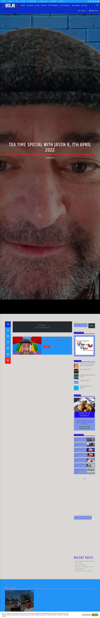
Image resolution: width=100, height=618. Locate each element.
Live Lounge (53, 1)
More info (46, 380)
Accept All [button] (95, 614)
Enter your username (84, 548)
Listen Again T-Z (44, 1)
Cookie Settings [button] (86, 614)
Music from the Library (81, 472)
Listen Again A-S (33, 1)
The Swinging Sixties (80, 478)
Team (17, 1)
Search (75, 356)
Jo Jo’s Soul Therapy (80, 498)
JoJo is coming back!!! (85, 403)
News (4, 1)
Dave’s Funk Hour (79, 488)
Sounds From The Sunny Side (79, 504)
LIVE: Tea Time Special (54, 373)
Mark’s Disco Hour (79, 483)
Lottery (61, 1)
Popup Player (94, 11)
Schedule (10, 1)
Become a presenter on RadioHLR (86, 420)
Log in (93, 552)
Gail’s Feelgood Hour (80, 493)
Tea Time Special (50, 155)
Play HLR (83, 11)
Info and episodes (84, 461)
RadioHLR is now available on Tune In (87, 409)
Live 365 (23, 1)
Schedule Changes (84, 414)
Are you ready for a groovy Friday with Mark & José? (87, 398)
